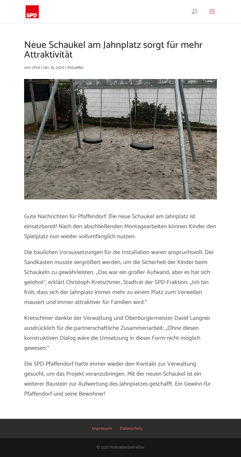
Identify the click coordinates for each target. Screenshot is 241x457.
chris (36, 67)
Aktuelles (75, 67)
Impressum (102, 428)
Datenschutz (131, 428)
